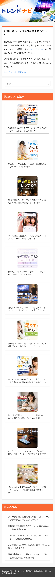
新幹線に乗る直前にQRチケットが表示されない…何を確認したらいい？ (28, 527)
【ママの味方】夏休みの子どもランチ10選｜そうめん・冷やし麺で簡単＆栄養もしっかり (27, 490)
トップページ (37, 49)
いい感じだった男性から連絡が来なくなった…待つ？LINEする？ (29, 546)
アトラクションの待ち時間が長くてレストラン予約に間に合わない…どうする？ (29, 518)
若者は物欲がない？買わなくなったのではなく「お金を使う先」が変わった (29, 556)
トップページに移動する (15, 72)
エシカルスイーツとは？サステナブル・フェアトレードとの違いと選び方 (29, 537)
